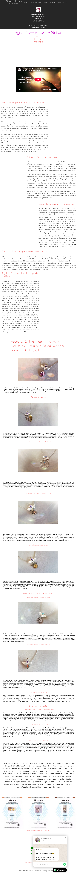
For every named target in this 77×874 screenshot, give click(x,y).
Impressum (38, 871)
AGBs (44, 871)
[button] (65, 837)
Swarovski (37, 32)
